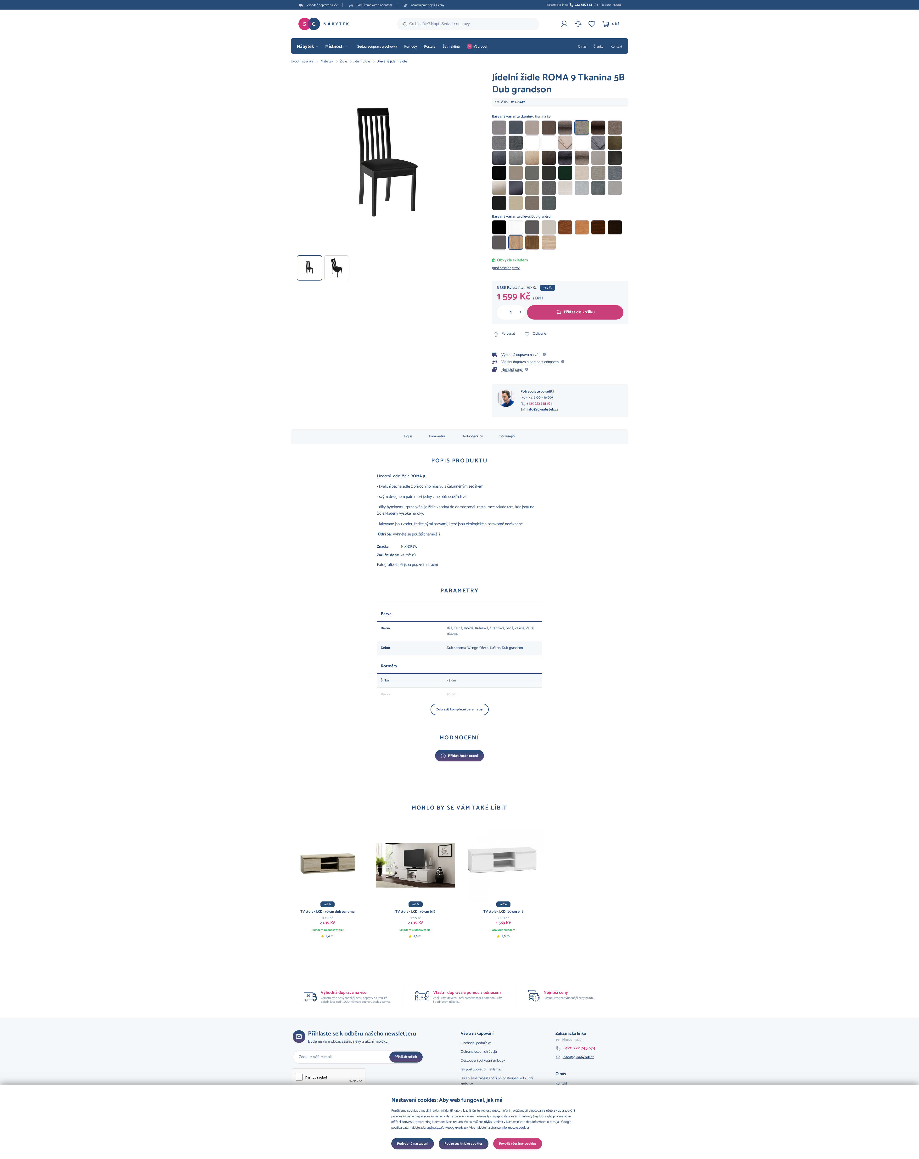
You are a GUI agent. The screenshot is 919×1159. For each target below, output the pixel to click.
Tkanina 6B (615, 127)
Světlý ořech (532, 242)
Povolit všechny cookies (518, 1144)
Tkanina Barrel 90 (549, 188)
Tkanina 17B (615, 142)
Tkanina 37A (615, 173)
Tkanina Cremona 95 (598, 188)
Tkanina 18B (499, 158)
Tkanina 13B (549, 142)
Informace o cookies (515, 1128)
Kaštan (565, 227)
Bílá (516, 227)
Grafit (499, 242)
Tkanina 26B (598, 158)
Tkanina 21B (532, 158)
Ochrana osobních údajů (479, 1052)
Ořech (598, 227)
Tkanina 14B (565, 142)
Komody (410, 47)
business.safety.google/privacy (447, 1128)
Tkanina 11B (532, 142)
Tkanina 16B (598, 142)
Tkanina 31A (532, 173)
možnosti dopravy (506, 268)
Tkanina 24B (565, 158)
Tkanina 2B (516, 127)
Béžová (549, 227)
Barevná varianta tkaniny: (521, 116)
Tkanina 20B (516, 158)
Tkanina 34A (582, 173)
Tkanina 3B (532, 127)
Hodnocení (472, 436)
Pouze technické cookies (463, 1144)
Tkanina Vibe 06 (516, 203)
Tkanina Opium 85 (615, 188)
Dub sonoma (549, 242)
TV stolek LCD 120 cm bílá (503, 912)
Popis (408, 436)
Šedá (532, 227)
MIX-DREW (409, 547)
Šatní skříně (451, 47)
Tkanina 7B (499, 142)
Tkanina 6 (598, 127)
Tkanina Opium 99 (499, 203)
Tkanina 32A (549, 173)
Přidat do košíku (579, 312)
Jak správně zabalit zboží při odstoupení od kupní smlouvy (497, 1081)
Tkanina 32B (516, 188)
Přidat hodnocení (463, 756)
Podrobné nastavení (412, 1144)
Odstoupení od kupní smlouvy (483, 1060)
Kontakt (616, 47)
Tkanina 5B (582, 127)
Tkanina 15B (582, 142)
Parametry (437, 436)
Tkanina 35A (598, 173)
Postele (430, 47)
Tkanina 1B (499, 127)
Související (507, 436)
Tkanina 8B (516, 142)
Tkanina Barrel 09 (532, 188)
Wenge (615, 227)
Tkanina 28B (615, 158)
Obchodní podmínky (476, 1043)
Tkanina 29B (499, 173)
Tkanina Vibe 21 (532, 203)
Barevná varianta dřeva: (522, 216)
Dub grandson (516, 242)
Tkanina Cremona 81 (582, 188)
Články (598, 47)
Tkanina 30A (516, 173)
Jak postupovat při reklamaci (481, 1069)
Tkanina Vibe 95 (549, 203)
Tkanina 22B (549, 158)
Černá (499, 227)
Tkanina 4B (549, 127)
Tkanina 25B (582, 158)
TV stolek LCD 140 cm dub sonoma (327, 912)
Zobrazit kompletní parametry (459, 709)
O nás (582, 47)
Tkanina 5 (565, 127)
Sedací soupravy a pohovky (377, 47)
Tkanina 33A (565, 173)
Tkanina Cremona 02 (565, 188)
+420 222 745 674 (539, 403)
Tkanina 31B (499, 188)
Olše (582, 227)
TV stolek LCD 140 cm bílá (415, 912)
